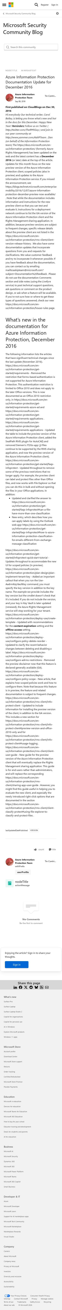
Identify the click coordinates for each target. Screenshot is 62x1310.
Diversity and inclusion (12, 1276)
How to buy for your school (14, 1121)
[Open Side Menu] (4, 4)
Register (45, 4)
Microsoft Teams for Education (15, 1111)
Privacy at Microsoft (11, 1266)
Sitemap (7, 1299)
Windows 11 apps (10, 1037)
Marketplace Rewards (12, 1231)
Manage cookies (47, 1299)
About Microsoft (10, 1256)
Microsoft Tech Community (14, 1221)
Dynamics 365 (9, 1161)
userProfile (23, 872)
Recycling (47, 1302)
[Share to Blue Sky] (36, 986)
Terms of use (8, 1302)
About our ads (9, 1305)
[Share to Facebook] (20, 986)
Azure (6, 1201)
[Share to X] (26, 986)
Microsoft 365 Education (13, 1116)
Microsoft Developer (12, 1206)
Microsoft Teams (10, 1176)
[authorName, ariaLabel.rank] (10, 98)
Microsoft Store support (13, 1061)
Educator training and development (17, 1126)
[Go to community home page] (11, 4)
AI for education (10, 1137)
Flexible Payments (11, 1087)
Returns (7, 1066)
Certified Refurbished (12, 1077)
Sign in (17, 964)
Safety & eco (35, 1302)
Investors (7, 1271)
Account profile (9, 1051)
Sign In (54, 4)
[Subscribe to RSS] (41, 986)
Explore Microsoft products (14, 1032)
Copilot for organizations (13, 1016)
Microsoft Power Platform (13, 1171)
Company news (9, 1261)
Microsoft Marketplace (12, 1226)
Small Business (9, 1186)
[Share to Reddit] (31, 986)
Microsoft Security (11, 1156)
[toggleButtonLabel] (57, 13)
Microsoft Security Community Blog (20, 13)
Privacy (34, 1299)
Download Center (10, 1056)
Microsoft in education (12, 1101)
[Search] (36, 5)
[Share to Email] (46, 986)
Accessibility (8, 1281)
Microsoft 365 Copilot (12, 1181)
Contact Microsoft (21, 1299)
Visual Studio (9, 1236)
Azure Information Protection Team (24, 96)
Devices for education (12, 1106)
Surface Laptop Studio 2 (13, 1011)
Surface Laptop (9, 1006)
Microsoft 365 (9, 1166)
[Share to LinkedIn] (15, 986)
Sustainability (9, 1286)
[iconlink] (10, 883)
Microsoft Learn (10, 1211)
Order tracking (9, 1071)
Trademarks (21, 1302)
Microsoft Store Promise (13, 1082)
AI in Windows (9, 1027)
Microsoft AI (8, 1151)
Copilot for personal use (13, 1022)
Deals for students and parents (16, 1132)
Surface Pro (8, 1001)
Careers (7, 1251)
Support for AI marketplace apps (16, 1216)
